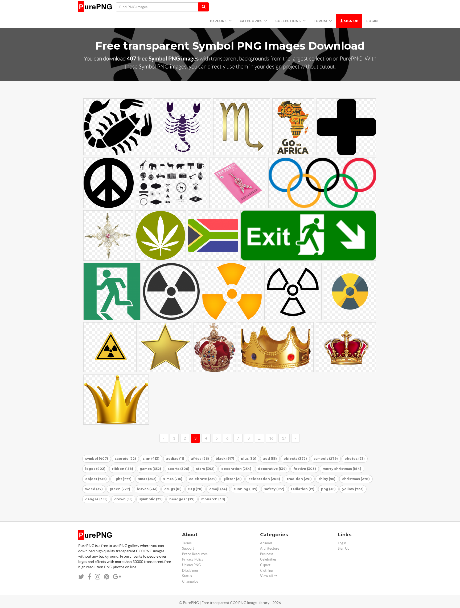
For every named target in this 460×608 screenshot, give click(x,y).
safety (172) (274, 489)
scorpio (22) (125, 459)
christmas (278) (356, 479)
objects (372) (295, 459)
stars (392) (205, 469)
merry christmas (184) (342, 469)
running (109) (245, 489)
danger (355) (96, 499)
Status (187, 576)
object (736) (96, 479)
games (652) (150, 469)
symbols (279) (326, 459)
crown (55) (123, 499)
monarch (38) (213, 499)
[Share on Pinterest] (106, 576)
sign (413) (151, 459)
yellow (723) (353, 489)
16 (271, 438)
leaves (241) (147, 489)
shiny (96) (326, 479)
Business (266, 554)
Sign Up (350, 21)
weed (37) (94, 489)
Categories (251, 21)
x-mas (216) (172, 479)
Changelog (190, 581)
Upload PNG (191, 565)
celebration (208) (264, 479)
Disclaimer (190, 571)
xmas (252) (147, 479)
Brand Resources (195, 554)
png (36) (328, 489)
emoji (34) (218, 489)
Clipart (265, 565)
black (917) (225, 459)
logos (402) (95, 469)
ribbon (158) (122, 469)
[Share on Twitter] (81, 576)
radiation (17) (302, 489)
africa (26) (200, 459)
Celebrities (268, 559)
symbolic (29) (151, 499)
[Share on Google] (117, 576)
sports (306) (178, 469)
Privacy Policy (192, 559)
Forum (321, 21)
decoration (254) (236, 469)
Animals (266, 543)
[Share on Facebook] (89, 576)
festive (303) (304, 469)
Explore (218, 21)
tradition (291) (299, 479)
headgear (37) (182, 499)
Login (372, 21)
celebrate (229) (203, 479)
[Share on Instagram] (97, 576)
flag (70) (195, 489)
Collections (288, 21)
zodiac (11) (175, 459)
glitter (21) (232, 479)
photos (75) (354, 459)
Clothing (266, 571)
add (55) (270, 459)
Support (188, 548)
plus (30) (248, 459)
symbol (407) (96, 459)
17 (284, 438)
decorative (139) (272, 469)
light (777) (122, 479)
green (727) (119, 489)
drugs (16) (173, 489)
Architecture (269, 548)
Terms (187, 543)
